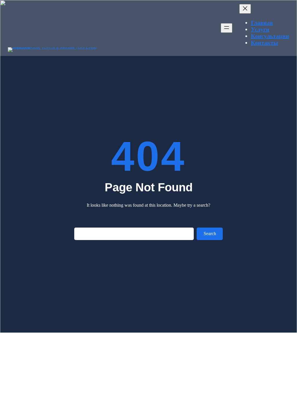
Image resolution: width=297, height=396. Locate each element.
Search (210, 233)
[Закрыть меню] (245, 9)
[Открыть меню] (226, 28)
